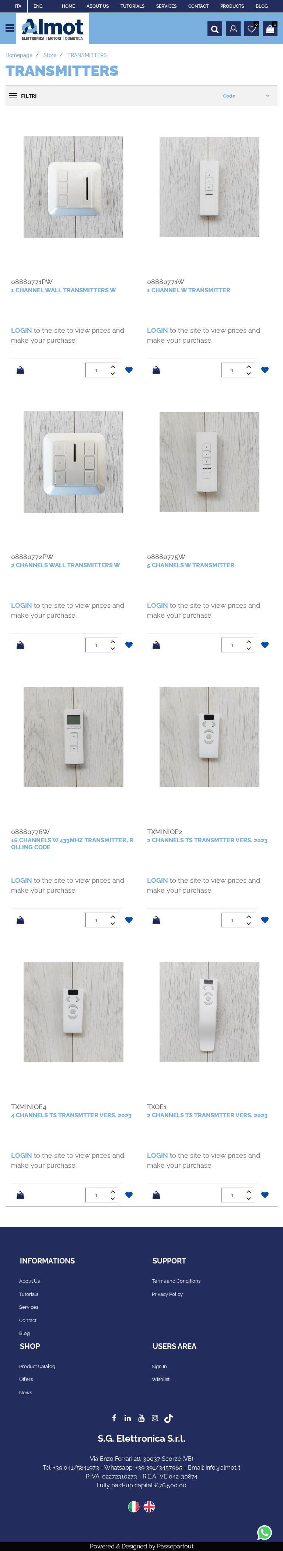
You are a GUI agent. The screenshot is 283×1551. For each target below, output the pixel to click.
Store (49, 55)
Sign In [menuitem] (159, 1366)
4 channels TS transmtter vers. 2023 (71, 1115)
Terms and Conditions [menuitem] (176, 1281)
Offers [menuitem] (26, 1379)
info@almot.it (223, 1467)
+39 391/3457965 (158, 1467)
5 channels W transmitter (190, 565)
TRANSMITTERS (87, 55)
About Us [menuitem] (29, 1281)
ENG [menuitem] (38, 6)
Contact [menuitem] (27, 1320)
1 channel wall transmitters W (63, 290)
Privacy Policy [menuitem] (167, 1294)
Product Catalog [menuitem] (37, 1366)
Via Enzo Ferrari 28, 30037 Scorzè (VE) (141, 1458)
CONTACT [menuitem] (198, 6)
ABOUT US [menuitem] (98, 6)
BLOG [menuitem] (262, 6)
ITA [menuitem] (18, 6)
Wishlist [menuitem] (161, 1379)
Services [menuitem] (28, 1307)
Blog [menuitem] (24, 1333)
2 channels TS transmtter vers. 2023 (207, 840)
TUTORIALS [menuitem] (132, 6)
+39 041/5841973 (76, 1467)
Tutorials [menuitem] (28, 1294)
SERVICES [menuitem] (166, 6)
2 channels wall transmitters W (65, 565)
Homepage (19, 55)
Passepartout (175, 1546)
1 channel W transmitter (188, 290)
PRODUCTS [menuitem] (232, 6)
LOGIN (21, 330)
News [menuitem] (25, 1392)
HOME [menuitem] (68, 6)
